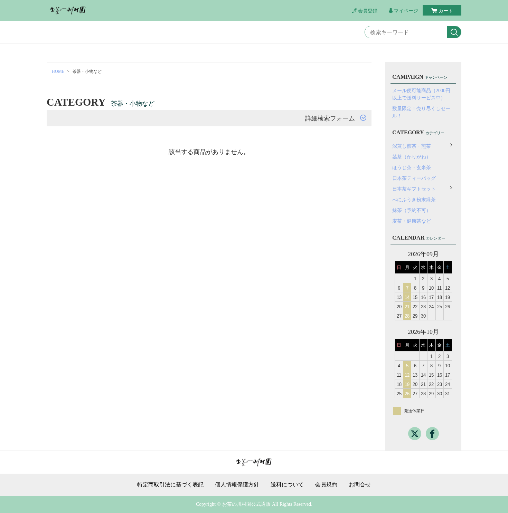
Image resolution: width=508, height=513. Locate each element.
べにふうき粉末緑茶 (414, 199)
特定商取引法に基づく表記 (170, 484)
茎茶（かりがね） (411, 156)
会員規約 (326, 484)
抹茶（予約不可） (411, 210)
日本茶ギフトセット (414, 189)
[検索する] (454, 32)
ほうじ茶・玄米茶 (411, 167)
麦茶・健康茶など (411, 221)
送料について (287, 484)
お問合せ (360, 484)
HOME (58, 71)
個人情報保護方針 (237, 484)
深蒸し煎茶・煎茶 (411, 146)
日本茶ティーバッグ (414, 178)
